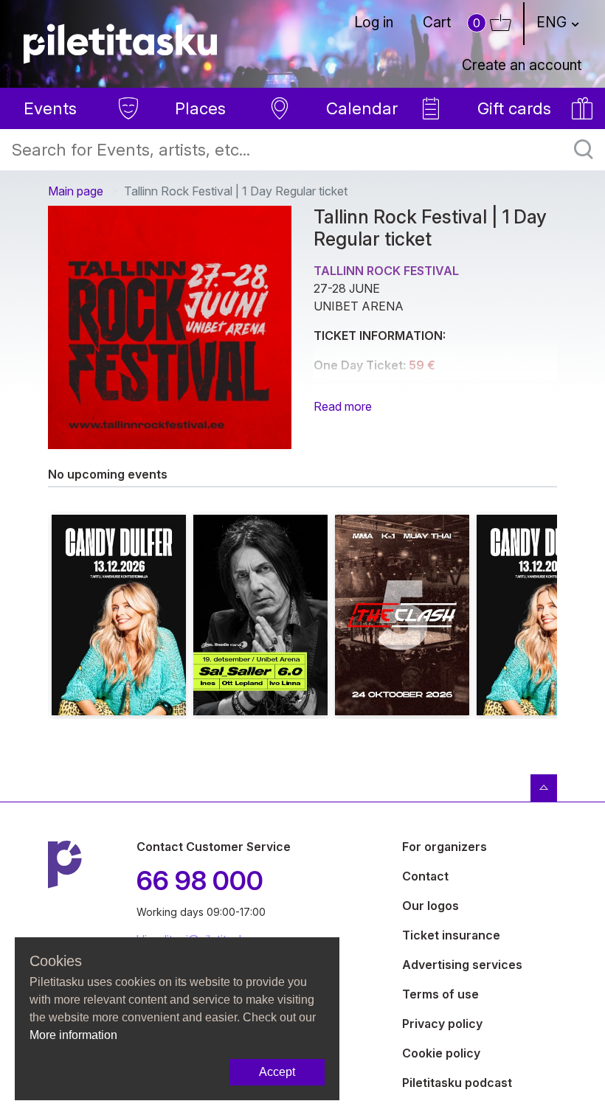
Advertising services (462, 964)
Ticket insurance (451, 935)
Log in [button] (373, 22)
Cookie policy (441, 1053)
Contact (425, 876)
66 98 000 (199, 880)
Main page (75, 191)
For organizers (444, 846)
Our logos (430, 905)
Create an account (521, 65)
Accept (277, 1072)
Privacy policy (442, 1023)
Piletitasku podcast (457, 1082)
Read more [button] (343, 406)
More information (73, 1035)
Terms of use (440, 994)
